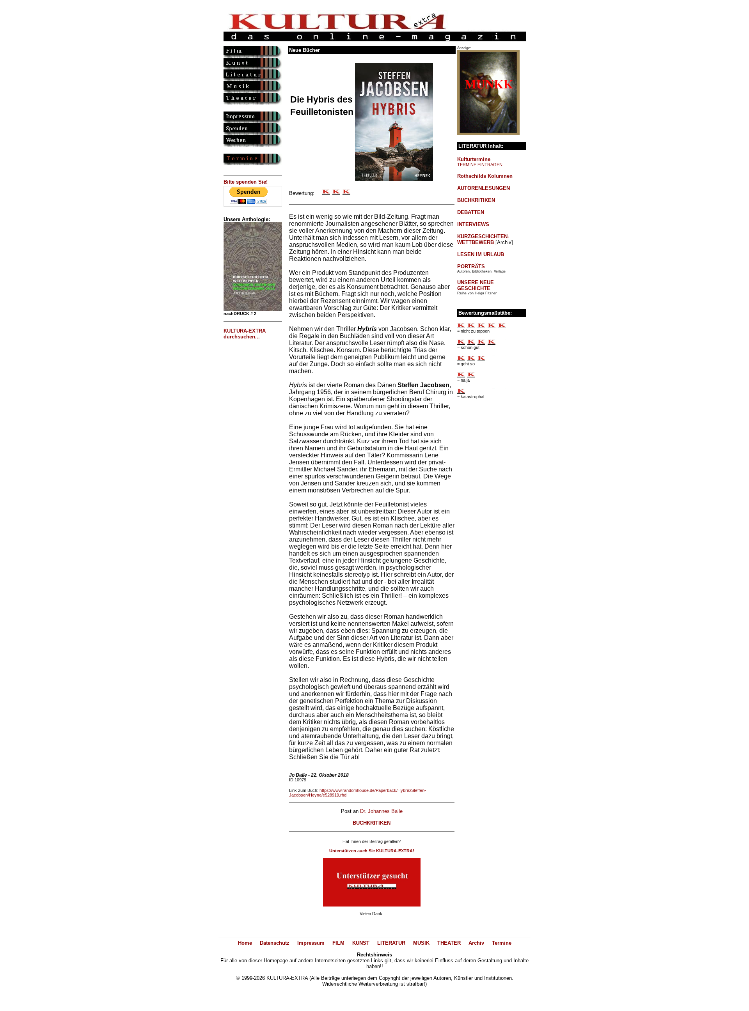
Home (245, 943)
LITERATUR (391, 943)
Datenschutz (274, 943)
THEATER (449, 943)
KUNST (360, 943)
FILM (338, 943)
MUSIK (421, 943)
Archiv (476, 943)
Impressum (311, 943)
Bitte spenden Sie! (246, 182)
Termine (501, 943)
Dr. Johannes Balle (381, 811)
